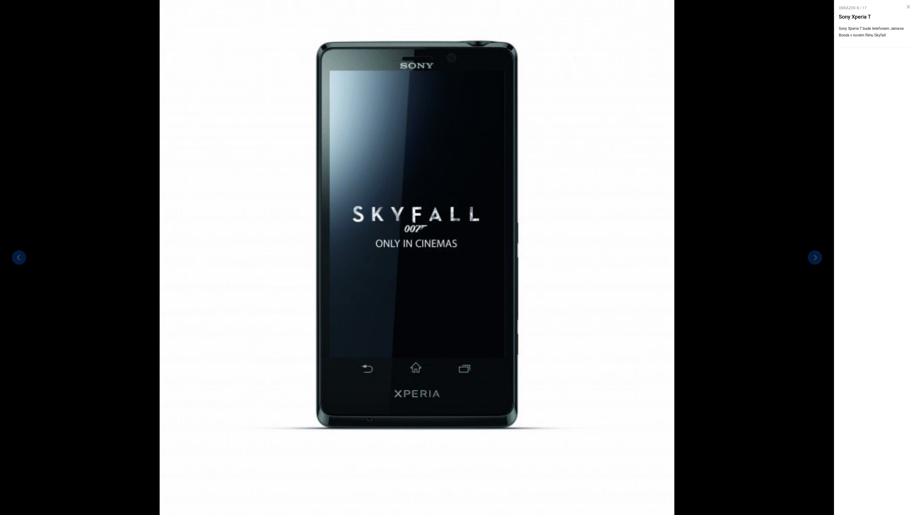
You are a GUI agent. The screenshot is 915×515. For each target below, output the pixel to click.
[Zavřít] (908, 7)
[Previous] (19, 257)
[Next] (815, 257)
